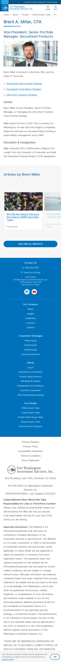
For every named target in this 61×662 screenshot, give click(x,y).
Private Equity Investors (30, 376)
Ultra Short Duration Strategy (21, 94)
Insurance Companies (30, 390)
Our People (30, 403)
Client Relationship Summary (30, 395)
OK (54, 657)
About (16, 14)
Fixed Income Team (41, 14)
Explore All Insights (30, 244)
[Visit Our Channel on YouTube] (34, 291)
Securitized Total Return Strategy (23, 89)
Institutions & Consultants (30, 372)
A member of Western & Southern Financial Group (40, 2)
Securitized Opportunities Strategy (24, 83)
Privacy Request (30, 441)
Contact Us (31, 262)
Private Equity (30, 349)
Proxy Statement (30, 460)
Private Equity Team (30, 421)
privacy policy (8, 659)
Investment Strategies (30, 335)
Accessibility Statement (30, 451)
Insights (30, 313)
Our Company (30, 304)
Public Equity (31, 340)
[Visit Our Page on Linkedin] (27, 291)
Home (7, 14)
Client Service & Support (30, 426)
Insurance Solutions (30, 354)
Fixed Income (30, 345)
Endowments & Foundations (31, 385)
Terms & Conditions (30, 455)
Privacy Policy (30, 446)
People (25, 14)
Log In (30, 367)
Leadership (30, 318)
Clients (30, 362)
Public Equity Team (30, 408)
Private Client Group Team (30, 417)
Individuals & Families (30, 381)
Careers (30, 327)
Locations (30, 323)
